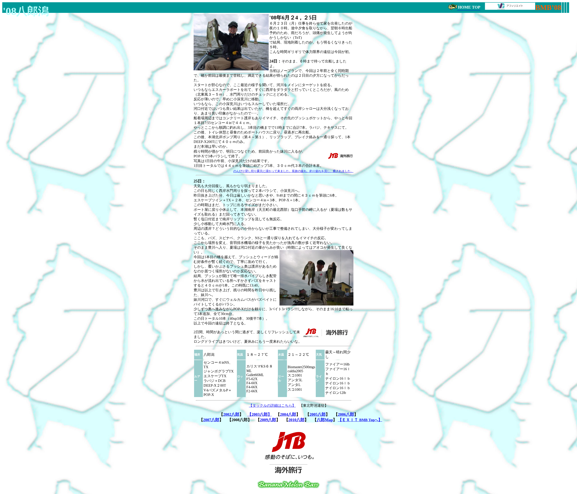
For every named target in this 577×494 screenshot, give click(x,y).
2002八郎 (231, 414)
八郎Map (325, 420)
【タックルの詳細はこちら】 (272, 405)
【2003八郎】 (259, 414)
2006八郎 (346, 414)
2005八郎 (317, 414)
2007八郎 (211, 420)
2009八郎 (268, 420)
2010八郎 (296, 420)
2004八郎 (288, 414)
